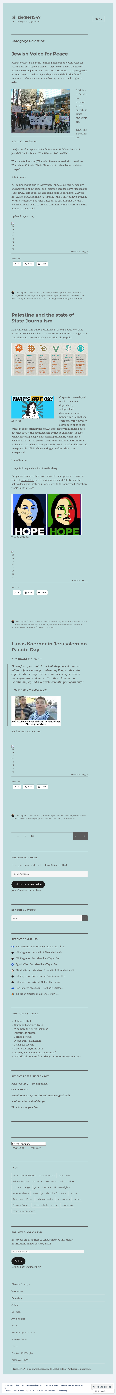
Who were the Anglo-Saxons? (31, 1028)
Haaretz (22, 658)
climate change (21, 1187)
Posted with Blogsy (79, 252)
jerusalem (64, 295)
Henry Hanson (24, 946)
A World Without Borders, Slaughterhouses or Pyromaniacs (47, 1056)
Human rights (52, 295)
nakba (48, 818)
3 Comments (77, 298)
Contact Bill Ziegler (22, 1353)
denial (17, 624)
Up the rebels (40, 1205)
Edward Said (27, 480)
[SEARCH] (85, 918)
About (15, 1346)
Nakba (68, 292)
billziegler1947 (26, 17)
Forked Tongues (23, 1036)
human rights (57, 292)
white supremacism (24, 1211)
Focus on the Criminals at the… (49, 976)
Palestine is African (25, 1032)
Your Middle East (20, 537)
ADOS (14, 1325)
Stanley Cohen (21, 1205)
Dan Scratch (22, 988)
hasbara (47, 292)
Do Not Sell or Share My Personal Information (70, 1369)
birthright (40, 295)
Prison (14, 295)
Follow (18, 1261)
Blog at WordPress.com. (38, 1369)
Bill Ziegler (21, 292)
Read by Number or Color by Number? (35, 1052)
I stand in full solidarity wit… (48, 952)
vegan (54, 1205)
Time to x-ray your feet (24, 1107)
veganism (67, 1205)
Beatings (31, 295)
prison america (45, 1199)
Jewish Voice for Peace (39, 54)
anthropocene (47, 1175)
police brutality (62, 298)
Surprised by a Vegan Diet (46, 958)
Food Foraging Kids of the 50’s (29, 1101)
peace (32, 627)
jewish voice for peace (54, 1193)
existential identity (29, 624)
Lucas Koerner (19, 460)
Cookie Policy (61, 1390)
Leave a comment (45, 627)
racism (21, 295)
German (16, 1312)
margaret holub (25, 298)
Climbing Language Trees (28, 1025)
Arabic (14, 1305)
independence (59, 624)
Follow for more (24, 857)
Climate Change (20, 1284)
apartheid (64, 1175)
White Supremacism (23, 1332)
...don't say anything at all (28, 1048)
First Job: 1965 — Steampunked (29, 1083)
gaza (36, 1187)
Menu (98, 18)
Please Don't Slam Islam (27, 1040)
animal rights (28, 1175)
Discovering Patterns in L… (51, 946)
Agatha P (21, 964)
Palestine (76, 292)
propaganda (63, 1199)
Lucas (43, 690)
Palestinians (48, 298)
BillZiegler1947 (22, 1021)
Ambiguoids (18, 1318)
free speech (19, 818)
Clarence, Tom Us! (49, 993)
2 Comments (69, 818)
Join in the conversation (28, 884)
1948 (15, 1175)
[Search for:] (46, 918)
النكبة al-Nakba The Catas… (47, 982)
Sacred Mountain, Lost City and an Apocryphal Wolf (40, 1095)
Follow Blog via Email (28, 1232)
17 (24, 836)
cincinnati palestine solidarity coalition (53, 1181)
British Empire (21, 1181)
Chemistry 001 (19, 1089)
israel (69, 624)
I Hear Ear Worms (24, 1044)
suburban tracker (25, 993)
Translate (35, 1147)
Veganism (17, 1291)
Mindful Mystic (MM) (28, 970)
